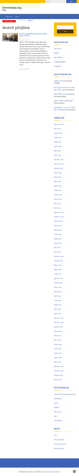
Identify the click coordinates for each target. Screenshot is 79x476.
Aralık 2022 (57, 239)
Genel (56, 403)
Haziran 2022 (58, 261)
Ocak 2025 (57, 190)
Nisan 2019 (57, 335)
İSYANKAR (57, 66)
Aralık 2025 (57, 142)
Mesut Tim (57, 412)
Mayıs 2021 (58, 287)
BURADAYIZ (58, 399)
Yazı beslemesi (59, 439)
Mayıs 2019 (58, 331)
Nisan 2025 (57, 177)
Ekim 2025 (57, 151)
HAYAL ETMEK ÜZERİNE (62, 101)
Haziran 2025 (58, 168)
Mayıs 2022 (58, 265)
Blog (17, 16)
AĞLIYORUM (32, 21)
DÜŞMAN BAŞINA (60, 62)
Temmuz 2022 (59, 256)
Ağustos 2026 (58, 124)
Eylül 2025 (57, 155)
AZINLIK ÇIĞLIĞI (59, 81)
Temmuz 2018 (59, 371)
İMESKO (56, 407)
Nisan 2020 (58, 291)
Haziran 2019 (58, 327)
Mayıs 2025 (58, 173)
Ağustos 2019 (58, 318)
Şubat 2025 (58, 186)
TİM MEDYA (58, 421)
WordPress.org (59, 448)
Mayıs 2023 (58, 225)
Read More (24, 69)
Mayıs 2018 (58, 379)
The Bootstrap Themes (52, 472)
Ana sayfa (9, 16)
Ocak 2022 (57, 274)
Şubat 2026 (58, 133)
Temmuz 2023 (59, 217)
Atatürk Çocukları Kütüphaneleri (65, 394)
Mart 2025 (57, 181)
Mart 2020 (57, 296)
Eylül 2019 (57, 313)
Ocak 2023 (57, 234)
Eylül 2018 (57, 362)
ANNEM (56, 53)
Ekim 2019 (57, 309)
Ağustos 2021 (58, 278)
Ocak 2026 (57, 137)
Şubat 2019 (58, 344)
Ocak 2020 (57, 300)
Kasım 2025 (58, 146)
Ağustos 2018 (58, 366)
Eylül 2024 (57, 208)
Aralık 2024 (58, 195)
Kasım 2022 (58, 243)
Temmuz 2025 (59, 164)
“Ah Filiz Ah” (58, 49)
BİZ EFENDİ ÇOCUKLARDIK (63, 94)
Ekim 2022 (57, 247)
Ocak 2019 (57, 349)
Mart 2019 (57, 340)
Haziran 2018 (58, 375)
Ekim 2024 (57, 203)
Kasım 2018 (58, 357)
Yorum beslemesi (60, 444)
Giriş (55, 435)
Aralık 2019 (57, 305)
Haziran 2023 (58, 221)
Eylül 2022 (57, 252)
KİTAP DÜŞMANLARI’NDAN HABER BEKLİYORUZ (33, 35)
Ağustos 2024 (58, 212)
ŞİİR (55, 416)
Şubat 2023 (58, 230)
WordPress (31, 472)
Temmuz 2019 (59, 322)
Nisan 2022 (57, 269)
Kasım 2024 (58, 199)
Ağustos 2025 (58, 159)
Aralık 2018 (57, 353)
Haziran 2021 (58, 283)
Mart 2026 (57, 129)
